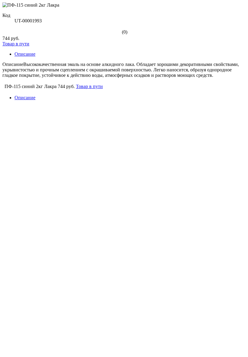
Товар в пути (15, 43)
